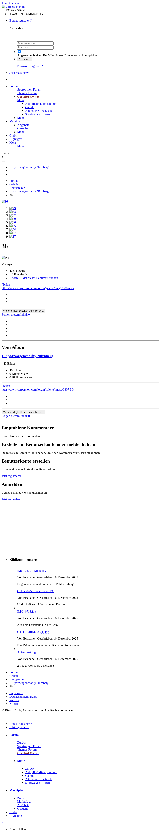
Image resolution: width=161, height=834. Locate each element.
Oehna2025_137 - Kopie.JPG (35, 591)
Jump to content (11, 3)
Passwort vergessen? (30, 66)
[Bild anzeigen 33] (12, 211)
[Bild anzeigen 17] (12, 236)
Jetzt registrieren (19, 72)
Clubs (13, 135)
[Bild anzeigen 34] (12, 229)
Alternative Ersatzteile (38, 110)
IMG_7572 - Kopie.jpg (31, 570)
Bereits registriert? (21, 20)
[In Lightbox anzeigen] (5, 201)
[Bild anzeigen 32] (12, 215)
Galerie (29, 107)
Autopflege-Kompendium (41, 103)
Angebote (23, 125)
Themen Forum (27, 93)
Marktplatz (16, 121)
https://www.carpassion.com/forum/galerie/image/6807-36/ (38, 288)
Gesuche (22, 128)
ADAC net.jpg (26, 652)
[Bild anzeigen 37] (12, 233)
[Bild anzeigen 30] (12, 218)
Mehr (20, 100)
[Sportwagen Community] (13, 6)
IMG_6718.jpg (26, 611)
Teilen (6, 284)
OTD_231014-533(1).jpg (33, 632)
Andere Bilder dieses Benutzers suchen (33, 278)
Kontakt (14, 703)
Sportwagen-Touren (37, 114)
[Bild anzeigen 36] (12, 222)
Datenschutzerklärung (23, 696)
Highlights (15, 139)
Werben (14, 700)
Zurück (21, 742)
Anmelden (24, 59)
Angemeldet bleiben (29, 55)
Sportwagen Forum (29, 89)
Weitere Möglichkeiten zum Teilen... (23, 310)
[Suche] (3, 161)
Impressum (16, 693)
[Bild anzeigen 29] (12, 208)
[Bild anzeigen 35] (12, 226)
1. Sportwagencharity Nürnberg (27, 356)
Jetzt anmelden (11, 499)
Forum (13, 86)
